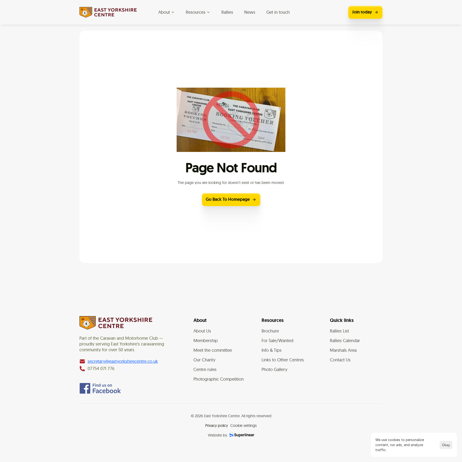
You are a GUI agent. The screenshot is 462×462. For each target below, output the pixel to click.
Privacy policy (216, 425)
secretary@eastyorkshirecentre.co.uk (123, 361)
